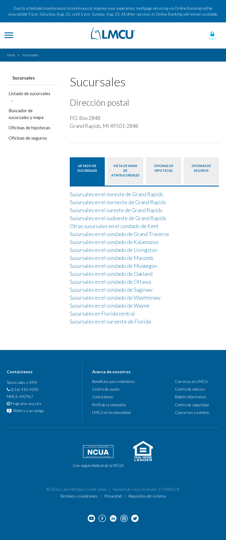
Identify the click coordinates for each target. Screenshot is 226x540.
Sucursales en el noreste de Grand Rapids (116, 194)
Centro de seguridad (192, 404)
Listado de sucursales (29, 93)
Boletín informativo (190, 396)
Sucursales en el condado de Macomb (111, 258)
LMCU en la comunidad (111, 412)
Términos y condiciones (79, 496)
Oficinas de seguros (28, 138)
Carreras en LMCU (191, 381)
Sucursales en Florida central (102, 313)
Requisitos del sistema (147, 496)
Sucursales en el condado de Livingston (113, 250)
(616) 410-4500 (24, 389)
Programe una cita (25, 403)
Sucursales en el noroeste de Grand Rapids (118, 202)
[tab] (87, 171)
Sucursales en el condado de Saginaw (111, 289)
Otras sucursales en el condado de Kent (114, 226)
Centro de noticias (190, 389)
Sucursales (23, 77)
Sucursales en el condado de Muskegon (113, 265)
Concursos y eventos (192, 412)
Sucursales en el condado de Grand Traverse (119, 234)
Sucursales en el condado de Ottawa (110, 281)
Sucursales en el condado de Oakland (111, 273)
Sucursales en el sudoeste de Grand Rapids (118, 218)
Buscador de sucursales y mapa (26, 114)
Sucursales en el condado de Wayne (109, 305)
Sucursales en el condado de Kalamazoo (114, 242)
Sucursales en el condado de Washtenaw (115, 297)
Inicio (11, 55)
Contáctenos (102, 396)
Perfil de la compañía (109, 404)
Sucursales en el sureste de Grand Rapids (116, 210)
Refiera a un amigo (28, 410)
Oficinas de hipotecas (29, 127)
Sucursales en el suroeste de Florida (110, 321)
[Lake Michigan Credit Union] (113, 32)
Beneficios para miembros (113, 381)
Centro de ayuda (105, 389)
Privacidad (113, 496)
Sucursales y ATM (22, 382)
